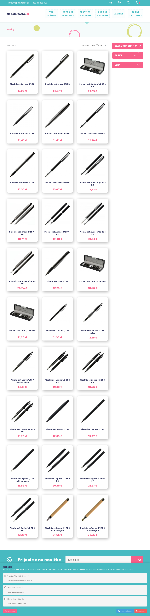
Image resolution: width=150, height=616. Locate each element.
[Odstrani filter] (140, 46)
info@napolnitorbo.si (18, 2)
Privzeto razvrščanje (92, 45)
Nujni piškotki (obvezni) (17, 576)
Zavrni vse (140, 611)
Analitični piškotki (14, 587)
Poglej (24, 69)
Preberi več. (129, 569)
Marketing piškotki (15, 599)
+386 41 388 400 (39, 2)
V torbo (24, 62)
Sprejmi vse (10, 611)
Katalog (10, 29)
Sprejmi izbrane (125, 611)
